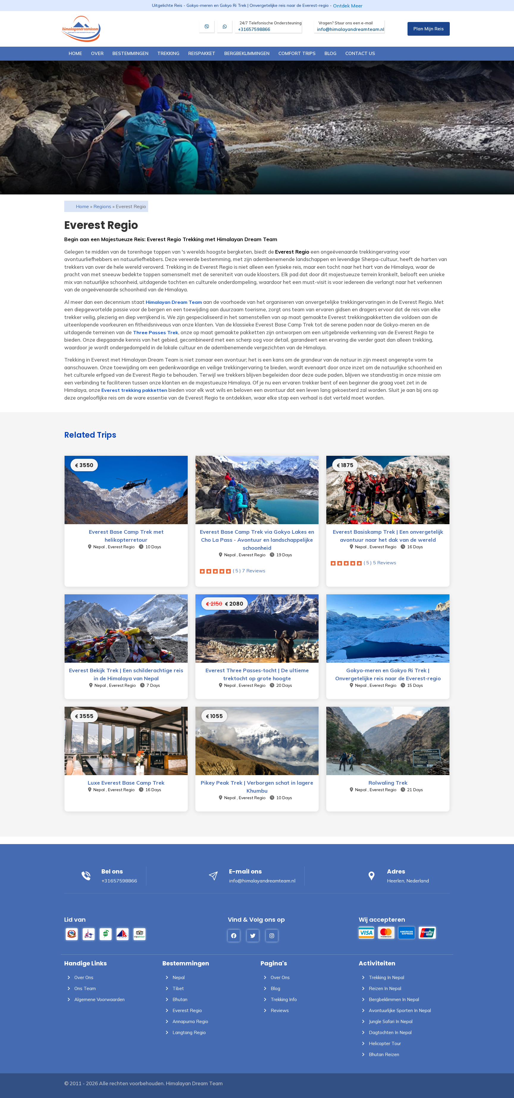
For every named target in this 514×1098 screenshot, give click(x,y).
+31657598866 (270, 26)
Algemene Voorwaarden (99, 999)
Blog (274, 988)
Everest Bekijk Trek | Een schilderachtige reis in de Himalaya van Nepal (126, 674)
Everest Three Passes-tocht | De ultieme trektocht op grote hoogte (257, 674)
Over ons (83, 977)
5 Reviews (379, 563)
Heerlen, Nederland (408, 881)
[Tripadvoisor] (139, 934)
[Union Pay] (427, 932)
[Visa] (366, 932)
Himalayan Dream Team (174, 302)
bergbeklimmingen (246, 53)
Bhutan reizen (383, 1054)
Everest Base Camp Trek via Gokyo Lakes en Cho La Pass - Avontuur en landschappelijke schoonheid (257, 539)
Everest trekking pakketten (134, 390)
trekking (168, 53)
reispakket (201, 53)
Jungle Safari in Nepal (390, 1021)
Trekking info (283, 999)
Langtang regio (188, 1032)
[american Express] (406, 932)
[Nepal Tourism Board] (89, 934)
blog (330, 53)
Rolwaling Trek (388, 782)
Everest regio (186, 1010)
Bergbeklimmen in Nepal (393, 999)
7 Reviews (249, 571)
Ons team (84, 988)
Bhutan (179, 999)
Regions (102, 206)
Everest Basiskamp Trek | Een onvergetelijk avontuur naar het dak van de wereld (388, 535)
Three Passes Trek (155, 332)
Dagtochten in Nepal (390, 1032)
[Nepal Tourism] (72, 934)
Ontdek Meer (347, 6)
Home (75, 53)
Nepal (178, 977)
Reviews (279, 1010)
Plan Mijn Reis (428, 29)
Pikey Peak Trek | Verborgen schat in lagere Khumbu (257, 786)
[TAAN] (106, 934)
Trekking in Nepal (386, 977)
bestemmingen (130, 53)
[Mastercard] (386, 932)
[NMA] (122, 934)
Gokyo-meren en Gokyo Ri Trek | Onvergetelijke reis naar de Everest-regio (388, 674)
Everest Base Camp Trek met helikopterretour (126, 535)
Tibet (177, 988)
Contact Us (360, 53)
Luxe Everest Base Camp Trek (126, 782)
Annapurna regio (189, 1021)
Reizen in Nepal (384, 988)
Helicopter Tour (384, 1043)
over (97, 53)
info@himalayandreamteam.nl (350, 26)
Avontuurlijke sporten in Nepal (399, 1010)
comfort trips (297, 53)
